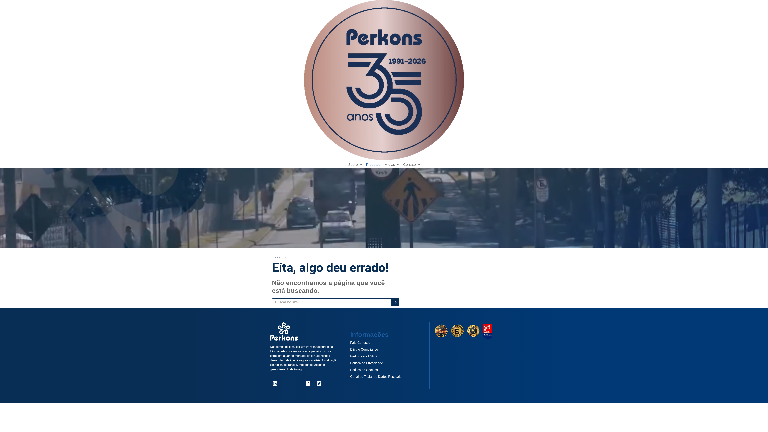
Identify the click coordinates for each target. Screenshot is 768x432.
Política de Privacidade (366, 363)
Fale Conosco (360, 342)
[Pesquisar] (395, 302)
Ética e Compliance (364, 349)
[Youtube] (297, 384)
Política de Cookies (364, 370)
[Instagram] (286, 384)
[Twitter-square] (319, 384)
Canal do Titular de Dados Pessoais (375, 376)
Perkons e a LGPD (363, 356)
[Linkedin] (275, 384)
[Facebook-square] (308, 384)
